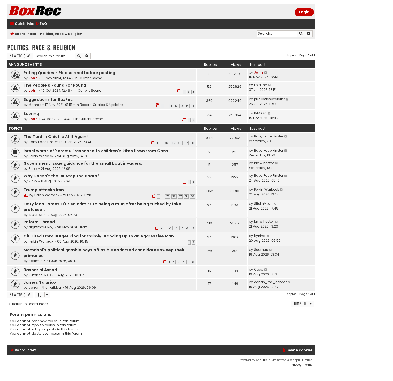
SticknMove (263, 203)
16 (187, 228)
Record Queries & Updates (101, 104)
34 (166, 143)
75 (167, 196)
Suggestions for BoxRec (48, 99)
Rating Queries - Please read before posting (69, 72)
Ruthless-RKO (40, 275)
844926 (260, 113)
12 (176, 105)
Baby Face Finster (43, 142)
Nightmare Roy (41, 227)
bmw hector (264, 163)
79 (192, 196)
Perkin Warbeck (41, 156)
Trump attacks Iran (44, 190)
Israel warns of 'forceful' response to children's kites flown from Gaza (96, 150)
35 (173, 143)
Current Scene (90, 78)
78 (186, 196)
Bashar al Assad (40, 269)
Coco (258, 269)
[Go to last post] (266, 72)
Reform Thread (39, 222)
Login (304, 12)
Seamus (36, 261)
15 (193, 105)
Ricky (33, 168)
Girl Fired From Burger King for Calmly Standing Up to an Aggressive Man (99, 236)
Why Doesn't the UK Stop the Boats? (61, 176)
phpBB (260, 360)
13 (181, 105)
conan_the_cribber (45, 287)
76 (174, 196)
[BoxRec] (49, 11)
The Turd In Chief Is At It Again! (56, 136)
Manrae (35, 104)
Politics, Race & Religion (41, 48)
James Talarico (40, 282)
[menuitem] (41, 24)
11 (171, 105)
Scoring (31, 113)
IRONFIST (36, 215)
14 (187, 105)
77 (180, 196)
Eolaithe (260, 85)
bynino (259, 235)
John (33, 78)
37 (186, 143)
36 (180, 143)
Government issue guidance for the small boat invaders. (83, 163)
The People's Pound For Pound (55, 85)
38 (192, 143)
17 (193, 228)
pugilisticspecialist (269, 99)
